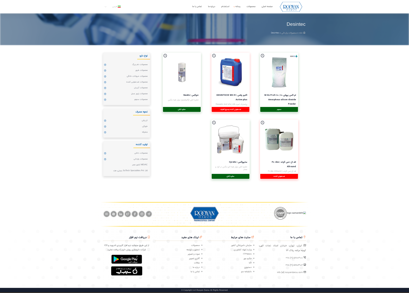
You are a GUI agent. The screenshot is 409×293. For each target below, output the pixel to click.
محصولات (251, 6)
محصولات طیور (141, 70)
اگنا (250, 263)
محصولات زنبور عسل (139, 93)
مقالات (197, 263)
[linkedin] (120, 214)
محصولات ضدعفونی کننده (137, 82)
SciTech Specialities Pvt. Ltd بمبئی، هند (130, 170)
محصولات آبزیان (141, 87)
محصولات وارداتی (289, 33)
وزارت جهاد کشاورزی (243, 249)
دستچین (248, 267)
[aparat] (113, 214)
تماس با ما (197, 6)
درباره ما (211, 6)
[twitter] (128, 214)
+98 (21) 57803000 (294, 258)
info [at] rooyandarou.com (290, 272)
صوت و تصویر (194, 254)
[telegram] (149, 214)
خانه (301, 33)
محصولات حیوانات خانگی (137, 76)
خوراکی (145, 126)
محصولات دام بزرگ (140, 64)
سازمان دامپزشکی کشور (241, 245)
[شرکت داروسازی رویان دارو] (291, 6)
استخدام (225, 6)
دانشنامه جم (246, 271)
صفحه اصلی (267, 6)
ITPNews (247, 254)
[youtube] (106, 214)
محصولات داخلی (141, 153)
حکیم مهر (247, 258)
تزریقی (145, 120)
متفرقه (145, 132)
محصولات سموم (141, 99)
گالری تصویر (194, 258)
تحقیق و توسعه (193, 249)
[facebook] (135, 214)
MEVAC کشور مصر (140, 164)
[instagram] (142, 214)
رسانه (237, 6)
